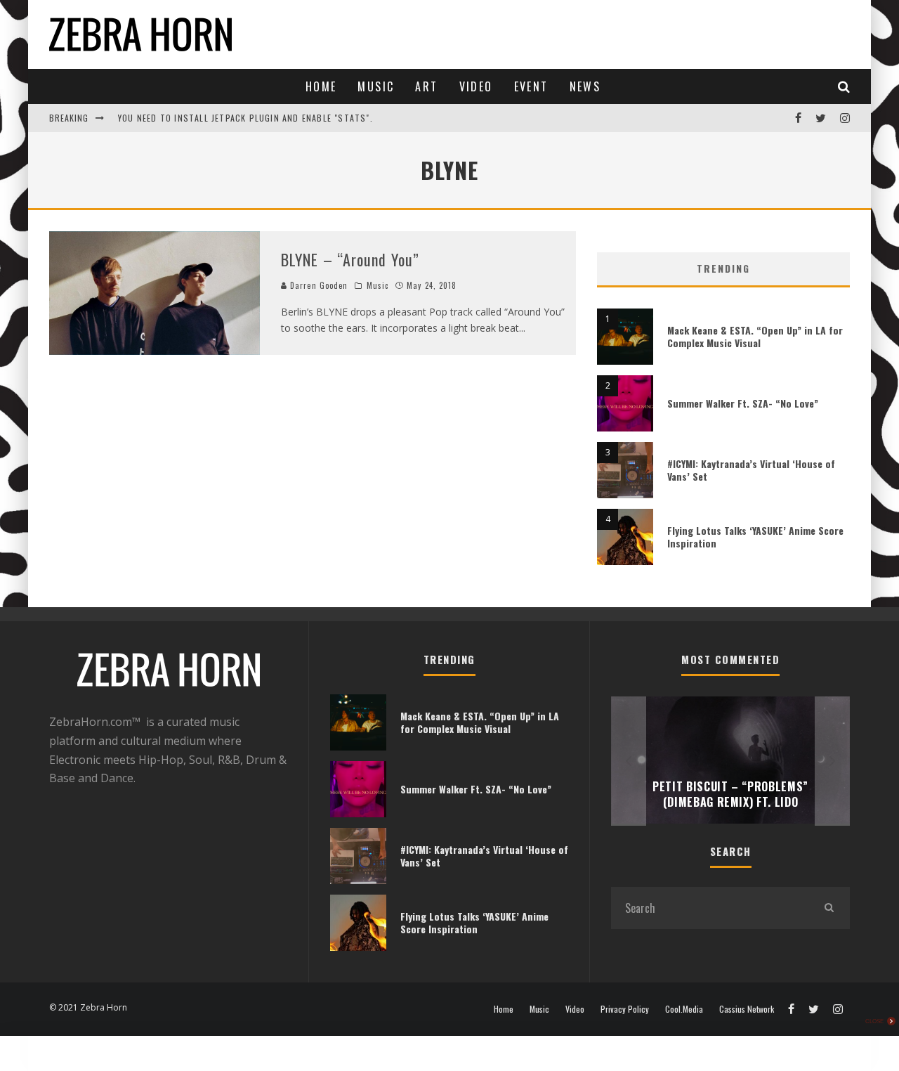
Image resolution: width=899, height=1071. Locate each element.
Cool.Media (684, 1009)
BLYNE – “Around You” (350, 259)
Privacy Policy (625, 1009)
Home (321, 86)
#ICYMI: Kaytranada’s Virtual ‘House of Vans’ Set (751, 469)
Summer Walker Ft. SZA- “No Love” (742, 403)
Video (476, 86)
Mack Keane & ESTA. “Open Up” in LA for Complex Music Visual (755, 336)
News (585, 86)
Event (531, 86)
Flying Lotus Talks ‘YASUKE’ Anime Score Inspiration (755, 536)
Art (426, 86)
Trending (723, 268)
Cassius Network (746, 1009)
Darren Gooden (317, 285)
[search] (829, 908)
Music (375, 86)
